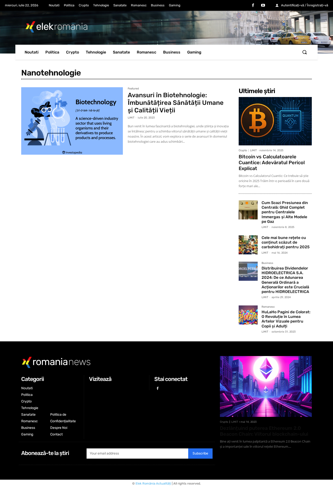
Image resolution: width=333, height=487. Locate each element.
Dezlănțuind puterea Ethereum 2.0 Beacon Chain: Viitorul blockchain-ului (264, 431)
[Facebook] (253, 5)
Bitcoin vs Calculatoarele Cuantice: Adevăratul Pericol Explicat (272, 162)
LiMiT (131, 117)
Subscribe (200, 453)
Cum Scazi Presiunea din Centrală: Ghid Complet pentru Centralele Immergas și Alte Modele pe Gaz (285, 212)
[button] (304, 52)
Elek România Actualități (153, 483)
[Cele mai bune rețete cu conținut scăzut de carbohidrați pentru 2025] (248, 244)
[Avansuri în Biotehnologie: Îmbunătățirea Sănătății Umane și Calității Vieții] (72, 121)
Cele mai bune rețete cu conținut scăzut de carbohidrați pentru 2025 (286, 242)
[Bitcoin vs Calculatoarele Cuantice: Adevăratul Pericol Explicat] (275, 121)
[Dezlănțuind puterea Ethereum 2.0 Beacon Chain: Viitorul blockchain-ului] (266, 386)
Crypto (243, 150)
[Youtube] (263, 5)
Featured (133, 88)
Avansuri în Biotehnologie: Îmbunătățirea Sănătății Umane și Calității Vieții (176, 102)
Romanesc (268, 306)
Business (267, 263)
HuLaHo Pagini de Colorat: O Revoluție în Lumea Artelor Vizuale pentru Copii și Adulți (286, 319)
